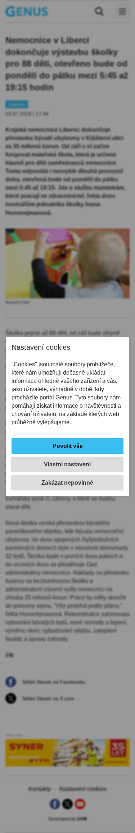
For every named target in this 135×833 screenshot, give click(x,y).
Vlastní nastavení (67, 464)
